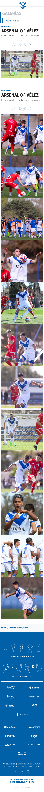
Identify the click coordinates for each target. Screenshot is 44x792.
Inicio (3, 628)
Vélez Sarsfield (23, 5)
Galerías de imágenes (18, 628)
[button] (14, 45)
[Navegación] (2, 3)
